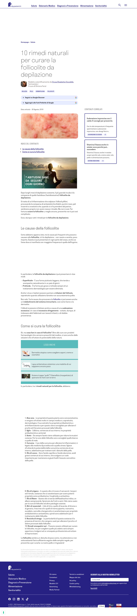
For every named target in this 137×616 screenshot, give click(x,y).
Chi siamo (52, 574)
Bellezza (24, 91)
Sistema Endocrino (93, 161)
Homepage (25, 42)
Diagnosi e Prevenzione (67, 5)
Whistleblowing (75, 587)
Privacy (52, 580)
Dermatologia (40, 91)
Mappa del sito (75, 577)
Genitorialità (101, 5)
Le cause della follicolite (33, 148)
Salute (34, 5)
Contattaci (53, 577)
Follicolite (50, 91)
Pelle (31, 91)
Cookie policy (74, 583)
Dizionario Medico (47, 5)
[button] (49, 173)
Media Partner (54, 590)
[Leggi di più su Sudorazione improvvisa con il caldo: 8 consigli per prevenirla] (100, 125)
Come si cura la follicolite (33, 151)
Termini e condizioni (77, 574)
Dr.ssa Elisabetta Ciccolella (62, 81)
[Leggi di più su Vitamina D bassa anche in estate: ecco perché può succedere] (100, 151)
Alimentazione (86, 5)
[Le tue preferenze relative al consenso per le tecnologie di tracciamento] (3, 612)
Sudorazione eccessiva (95, 135)
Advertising (53, 587)
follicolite (56, 299)
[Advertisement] (68, 22)
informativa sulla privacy (109, 583)
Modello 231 (53, 583)
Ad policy (73, 580)
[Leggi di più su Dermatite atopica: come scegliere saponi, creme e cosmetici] (49, 353)
